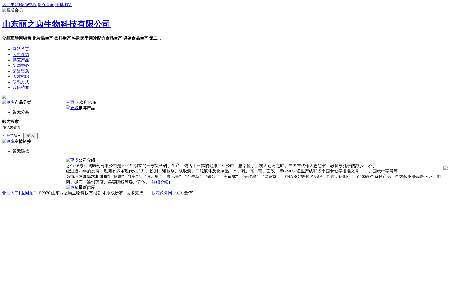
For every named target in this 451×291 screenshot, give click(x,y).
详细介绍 (160, 182)
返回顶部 (29, 193)
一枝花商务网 (159, 193)
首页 (70, 102)
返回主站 (10, 4)
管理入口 (10, 193)
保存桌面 (46, 4)
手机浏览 (63, 4)
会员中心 (28, 4)
